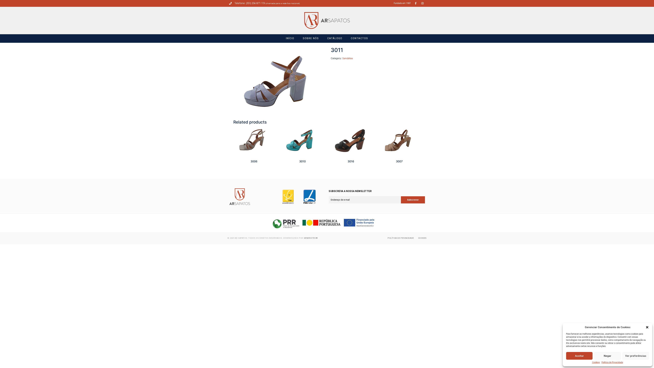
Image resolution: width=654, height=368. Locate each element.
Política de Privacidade (612, 362)
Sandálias (347, 58)
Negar (607, 355)
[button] (647, 327)
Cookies (596, 362)
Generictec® (311, 238)
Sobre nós (311, 38)
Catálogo (334, 38)
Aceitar (579, 355)
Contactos (359, 38)
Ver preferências (635, 355)
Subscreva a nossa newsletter (350, 191)
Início (290, 38)
